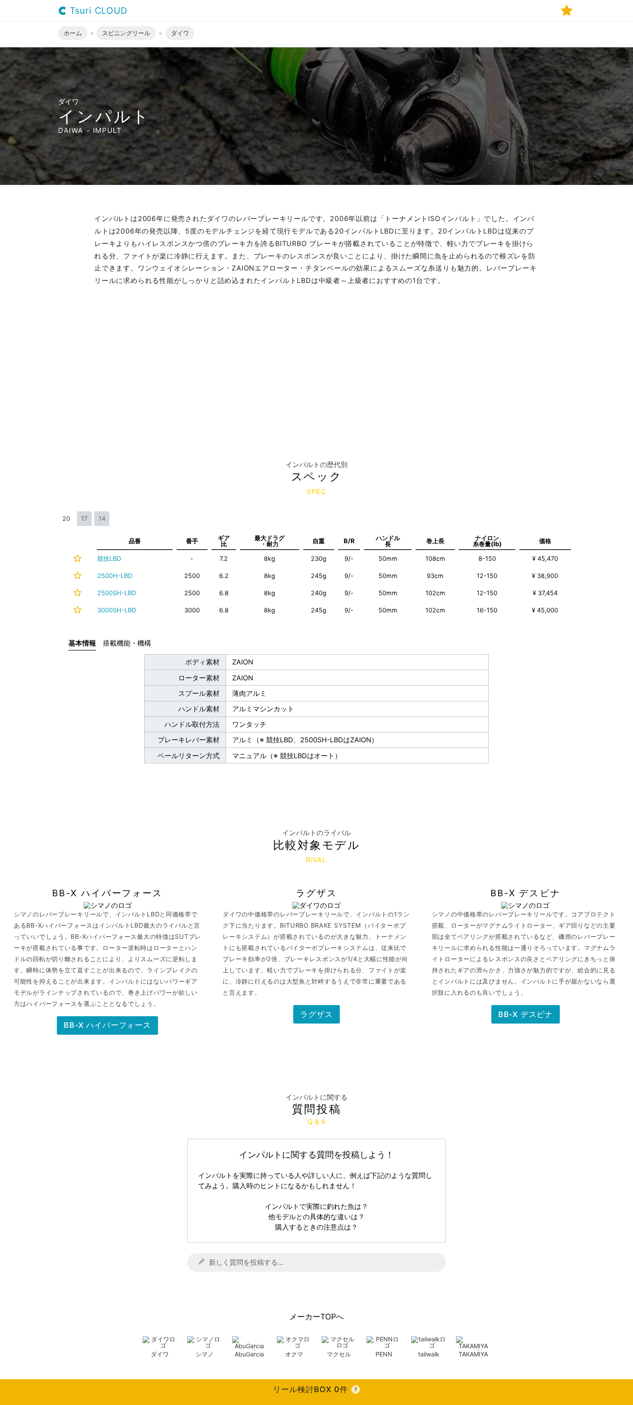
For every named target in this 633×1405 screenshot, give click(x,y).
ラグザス (316, 1014)
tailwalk (428, 1354)
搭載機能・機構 (127, 643)
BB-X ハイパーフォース (107, 1025)
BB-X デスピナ (525, 1014)
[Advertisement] (316, 351)
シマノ (204, 1354)
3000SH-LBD (116, 610)
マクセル (339, 1354)
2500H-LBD (114, 575)
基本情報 (82, 643)
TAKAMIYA (473, 1354)
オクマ (294, 1354)
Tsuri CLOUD (97, 10)
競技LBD (109, 558)
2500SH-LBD (116, 592)
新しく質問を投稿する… (246, 1262)
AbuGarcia (249, 1354)
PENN (383, 1354)
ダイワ (160, 1354)
